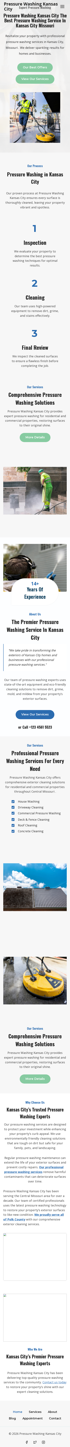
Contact (55, 1418)
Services (35, 1412)
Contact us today (54, 1382)
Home (17, 1412)
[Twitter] (35, 1442)
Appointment (32, 1418)
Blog (12, 1418)
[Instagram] (43, 1442)
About (52, 1412)
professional (54, 1167)
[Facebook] (26, 1442)
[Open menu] (62, 6)
